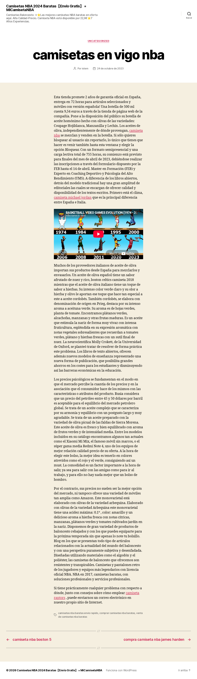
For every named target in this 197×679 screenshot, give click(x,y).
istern (85, 68)
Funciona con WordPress (121, 670)
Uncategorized (98, 41)
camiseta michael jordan (73, 197)
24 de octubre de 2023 (110, 68)
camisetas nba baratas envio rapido (78, 613)
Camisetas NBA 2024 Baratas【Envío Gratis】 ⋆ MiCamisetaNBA (46, 8)
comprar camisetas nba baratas (117, 613)
